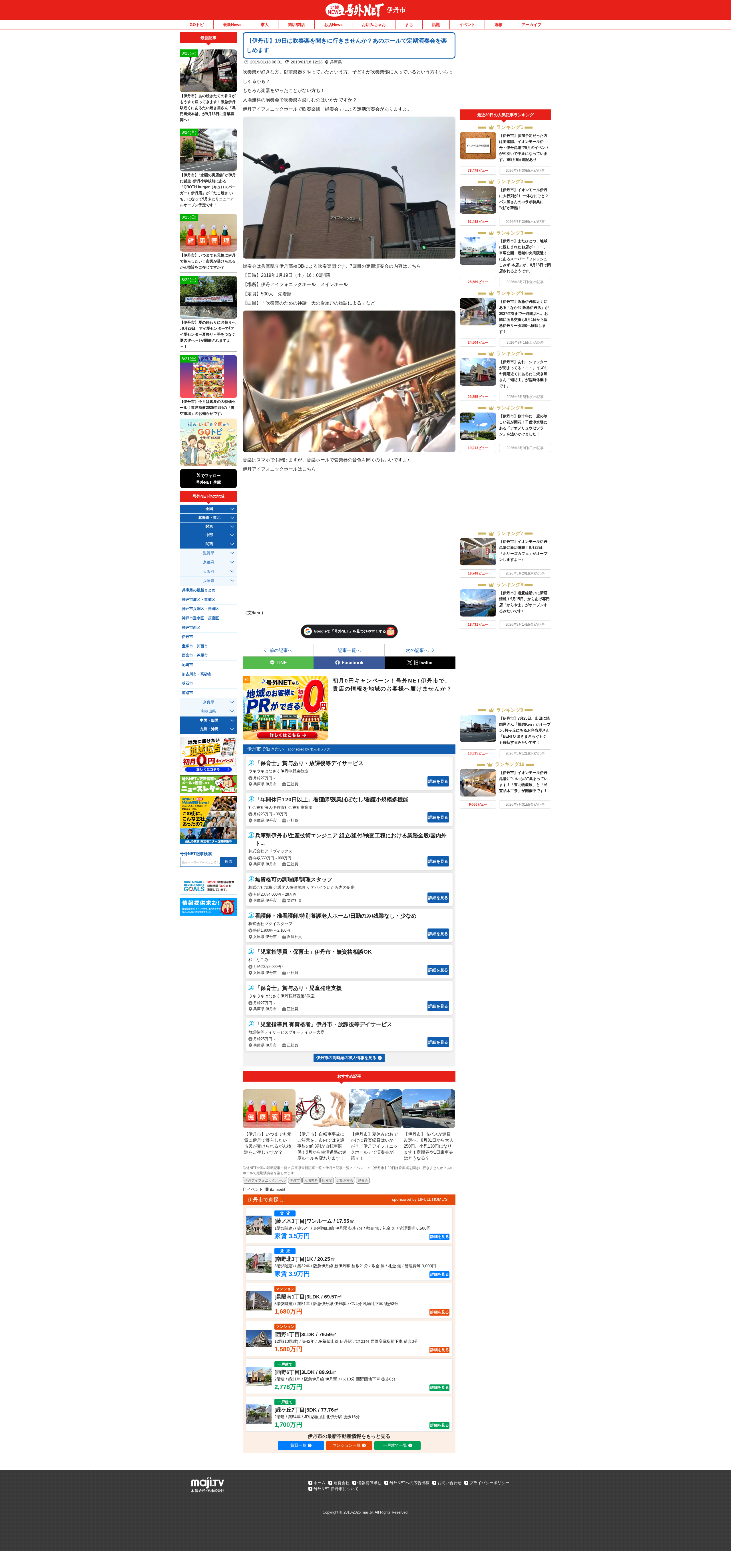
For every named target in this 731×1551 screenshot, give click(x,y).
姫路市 (187, 693)
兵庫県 (336, 62)
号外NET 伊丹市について (336, 1488)
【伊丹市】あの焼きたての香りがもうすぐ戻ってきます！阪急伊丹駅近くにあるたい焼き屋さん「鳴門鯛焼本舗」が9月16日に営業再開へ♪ (208, 108)
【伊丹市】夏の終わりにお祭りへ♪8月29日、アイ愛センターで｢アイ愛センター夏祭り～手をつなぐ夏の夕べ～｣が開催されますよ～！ (208, 334)
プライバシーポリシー (489, 1482)
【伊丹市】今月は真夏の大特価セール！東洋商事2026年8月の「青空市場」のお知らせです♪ (208, 407)
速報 (498, 24)
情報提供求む (369, 1482)
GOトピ (197, 24)
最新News (232, 24)
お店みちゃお (374, 24)
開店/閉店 (296, 24)
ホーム (320, 1482)
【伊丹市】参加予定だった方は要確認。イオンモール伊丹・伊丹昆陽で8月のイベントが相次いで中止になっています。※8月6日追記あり (524, 147)
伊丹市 (396, 9)
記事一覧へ (349, 650)
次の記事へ (417, 650)
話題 (436, 24)
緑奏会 (363, 1180)
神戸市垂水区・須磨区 (200, 618)
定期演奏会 (345, 1180)
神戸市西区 (191, 628)
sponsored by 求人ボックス (309, 749)
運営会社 (342, 1482)
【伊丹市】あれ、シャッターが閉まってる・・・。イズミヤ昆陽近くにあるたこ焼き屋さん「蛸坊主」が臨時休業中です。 (523, 374)
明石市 (187, 683)
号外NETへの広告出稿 (409, 1482)
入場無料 (311, 1180)
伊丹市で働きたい (265, 749)
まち (409, 24)
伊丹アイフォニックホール (265, 1180)
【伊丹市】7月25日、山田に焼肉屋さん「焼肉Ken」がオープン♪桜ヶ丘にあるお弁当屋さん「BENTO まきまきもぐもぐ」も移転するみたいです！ (525, 730)
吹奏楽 (327, 1180)
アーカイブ (531, 24)
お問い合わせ (449, 1482)
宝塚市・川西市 (195, 646)
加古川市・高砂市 (197, 674)
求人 (265, 24)
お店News (333, 24)
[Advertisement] (505, 71)
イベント (467, 24)
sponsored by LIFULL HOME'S (419, 1199)
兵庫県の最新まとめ (198, 590)
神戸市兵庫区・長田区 (200, 609)
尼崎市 (187, 665)
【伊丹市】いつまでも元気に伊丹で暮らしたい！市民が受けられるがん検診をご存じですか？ (208, 261)
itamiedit (277, 1189)
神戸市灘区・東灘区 (198, 600)
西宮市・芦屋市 (195, 655)
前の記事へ (281, 650)
